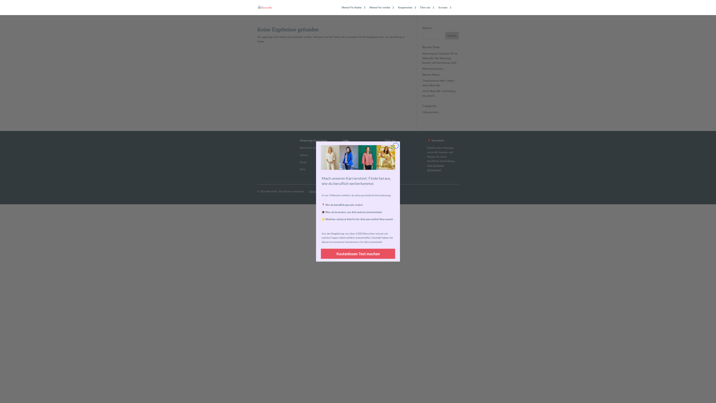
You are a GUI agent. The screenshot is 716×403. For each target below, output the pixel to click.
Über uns (425, 7)
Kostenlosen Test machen (358, 254)
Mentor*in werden (379, 7)
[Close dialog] (395, 146)
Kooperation (405, 7)
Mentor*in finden (352, 7)
